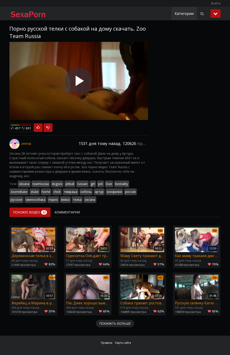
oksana (24, 184)
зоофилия (114, 192)
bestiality (121, 184)
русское (16, 199)
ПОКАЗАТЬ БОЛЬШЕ (115, 323)
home (46, 192)
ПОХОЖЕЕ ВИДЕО (29, 212)
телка (77, 199)
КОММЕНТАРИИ (67, 212)
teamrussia (41, 184)
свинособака (35, 199)
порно (53, 199)
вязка (65, 199)
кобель (86, 192)
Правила (106, 343)
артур (99, 192)
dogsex (57, 184)
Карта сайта (123, 343)
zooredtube (19, 192)
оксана (90, 199)
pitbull (70, 184)
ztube (35, 192)
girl (93, 184)
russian (82, 184)
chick (57, 192)
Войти (216, 3)
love (109, 184)
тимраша (70, 192)
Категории (184, 13)
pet (100, 184)
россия (130, 192)
